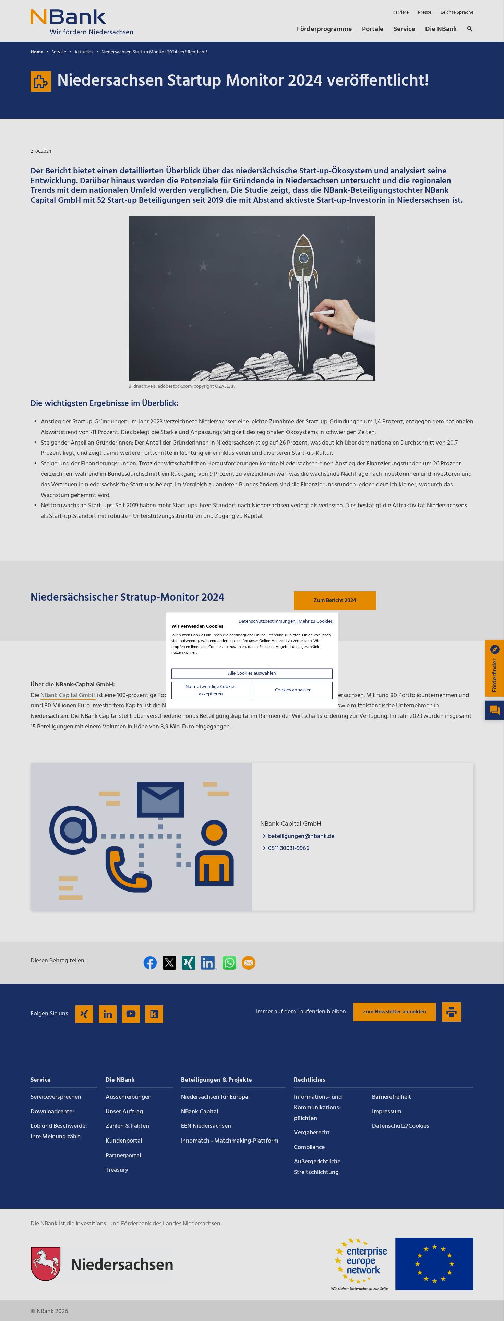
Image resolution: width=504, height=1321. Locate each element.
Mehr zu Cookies (316, 621)
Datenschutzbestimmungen (267, 621)
